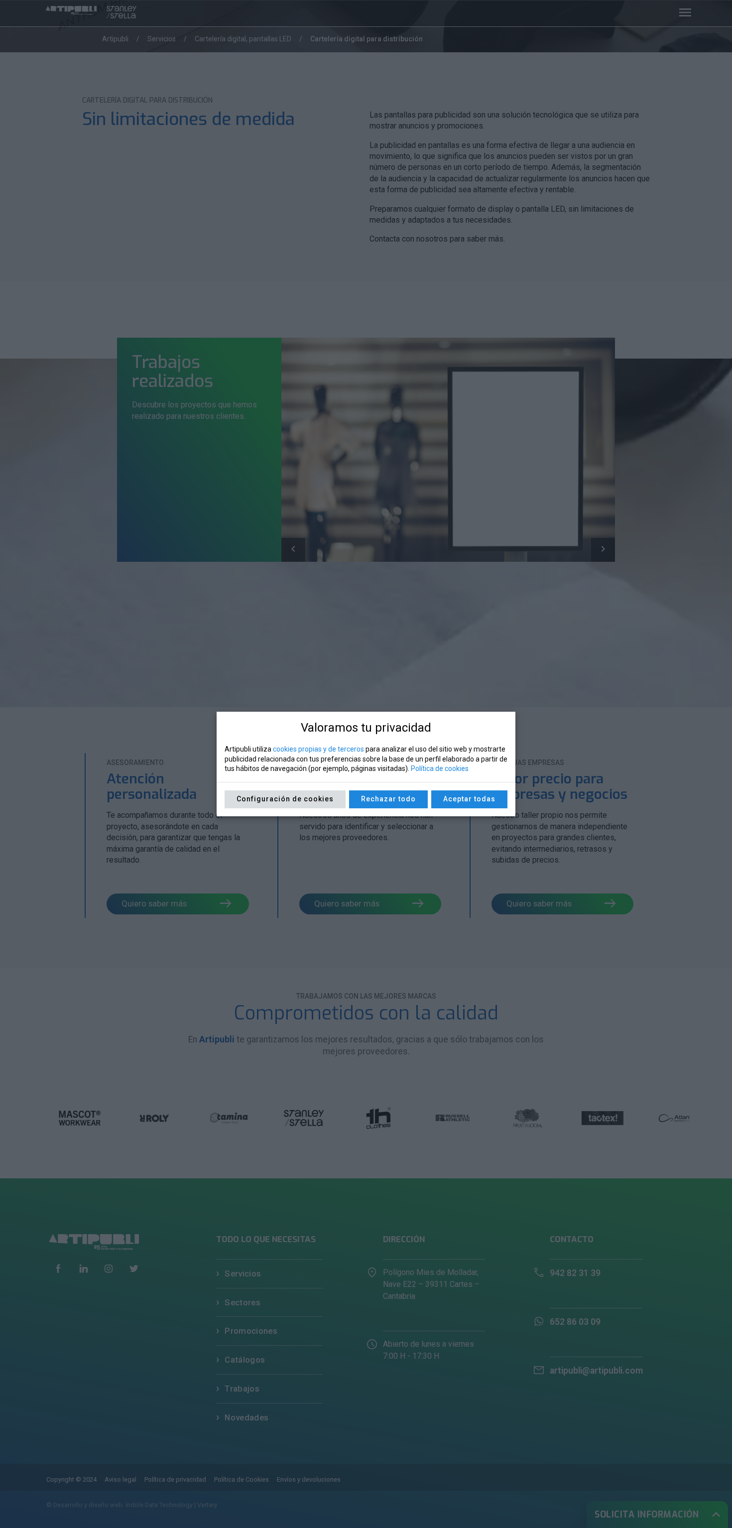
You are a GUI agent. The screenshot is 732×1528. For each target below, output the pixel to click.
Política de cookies (440, 768)
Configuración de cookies (285, 799)
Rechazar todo (388, 799)
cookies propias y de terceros (318, 749)
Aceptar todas (469, 799)
